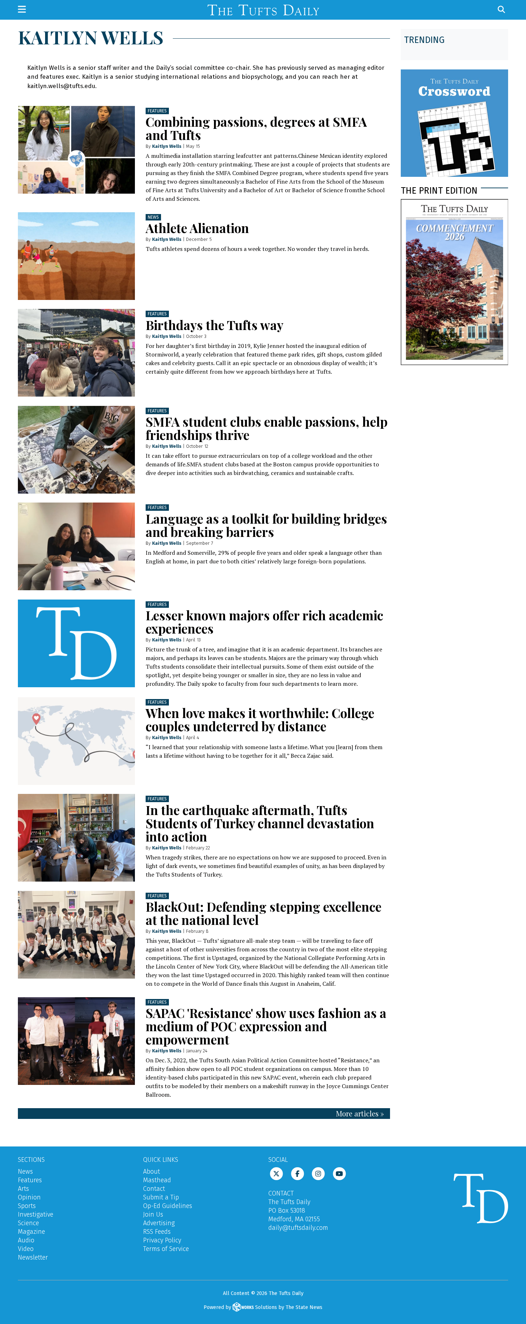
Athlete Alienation (197, 227)
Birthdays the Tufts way (214, 324)
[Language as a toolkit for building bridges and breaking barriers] (76, 546)
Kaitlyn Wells (166, 146)
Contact (154, 1189)
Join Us (153, 1214)
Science (28, 1223)
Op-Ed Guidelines (167, 1206)
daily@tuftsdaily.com (298, 1228)
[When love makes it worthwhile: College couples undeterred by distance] (76, 741)
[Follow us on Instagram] (318, 1173)
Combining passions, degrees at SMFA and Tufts (256, 128)
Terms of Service (166, 1249)
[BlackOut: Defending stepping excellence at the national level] (76, 935)
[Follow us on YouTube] (339, 1173)
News (153, 217)
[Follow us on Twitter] (276, 1173)
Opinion (29, 1197)
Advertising (159, 1223)
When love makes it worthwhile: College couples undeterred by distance (260, 719)
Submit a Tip (161, 1197)
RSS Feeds (157, 1232)
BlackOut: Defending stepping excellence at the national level (263, 913)
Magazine (31, 1232)
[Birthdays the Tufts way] (76, 353)
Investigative (35, 1214)
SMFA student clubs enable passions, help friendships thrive (267, 428)
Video (26, 1249)
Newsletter (33, 1257)
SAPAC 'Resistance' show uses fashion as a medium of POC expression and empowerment (266, 1026)
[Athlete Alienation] (76, 256)
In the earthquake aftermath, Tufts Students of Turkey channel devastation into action (260, 823)
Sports (27, 1206)
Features (157, 110)
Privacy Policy (162, 1240)
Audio (26, 1240)
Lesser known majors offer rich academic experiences (264, 622)
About (151, 1171)
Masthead (157, 1180)
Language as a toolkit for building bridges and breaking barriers (266, 525)
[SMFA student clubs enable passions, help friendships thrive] (76, 450)
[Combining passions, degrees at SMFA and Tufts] (76, 150)
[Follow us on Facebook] (297, 1173)
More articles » (360, 1113)
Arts (23, 1189)
